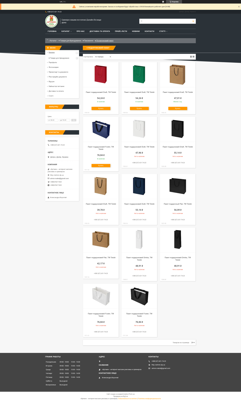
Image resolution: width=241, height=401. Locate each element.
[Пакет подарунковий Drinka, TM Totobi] (139, 240)
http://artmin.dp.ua (57, 175)
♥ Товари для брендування (70, 41)
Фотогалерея (53, 67)
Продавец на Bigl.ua (120, 396)
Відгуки (51, 81)
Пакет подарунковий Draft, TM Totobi (101, 92)
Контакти (149, 31)
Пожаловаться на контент (127, 398)
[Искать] (193, 21)
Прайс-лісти (121, 31)
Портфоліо (53, 62)
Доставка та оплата (100, 31)
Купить (101, 108)
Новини (136, 31)
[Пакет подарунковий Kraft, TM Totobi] (178, 74)
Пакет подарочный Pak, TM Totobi (178, 204)
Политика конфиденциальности (149, 398)
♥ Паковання (88, 41)
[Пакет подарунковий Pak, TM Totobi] (101, 240)
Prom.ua (132, 394)
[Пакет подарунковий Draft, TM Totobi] (101, 74)
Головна (52, 31)
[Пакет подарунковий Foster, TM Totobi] (101, 129)
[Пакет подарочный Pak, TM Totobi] (178, 186)
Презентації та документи (58, 72)
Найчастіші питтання (56, 86)
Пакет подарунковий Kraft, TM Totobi (178, 92)
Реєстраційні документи (58, 77)
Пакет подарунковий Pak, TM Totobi (100, 257)
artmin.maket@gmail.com (59, 178)
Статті (162, 31)
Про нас (81, 31)
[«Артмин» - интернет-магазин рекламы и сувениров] (51, 21)
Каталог (66, 31)
